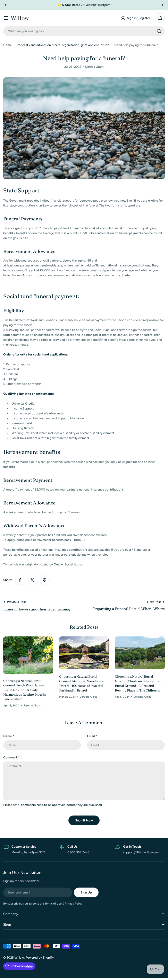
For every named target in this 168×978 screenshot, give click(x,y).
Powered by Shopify (39, 957)
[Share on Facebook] (20, 580)
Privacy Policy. (74, 903)
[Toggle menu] (5, 18)
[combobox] (84, 31)
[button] (5, 4)
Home (7, 45)
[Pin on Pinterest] (45, 580)
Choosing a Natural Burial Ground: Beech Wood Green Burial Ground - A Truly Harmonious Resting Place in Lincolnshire (24, 690)
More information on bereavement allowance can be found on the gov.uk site (76, 275)
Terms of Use (53, 903)
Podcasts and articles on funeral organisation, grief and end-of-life (63, 45)
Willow (19, 957)
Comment (11, 757)
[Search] (159, 31)
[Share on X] (32, 580)
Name (8, 736)
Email (92, 736)
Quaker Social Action (68, 564)
